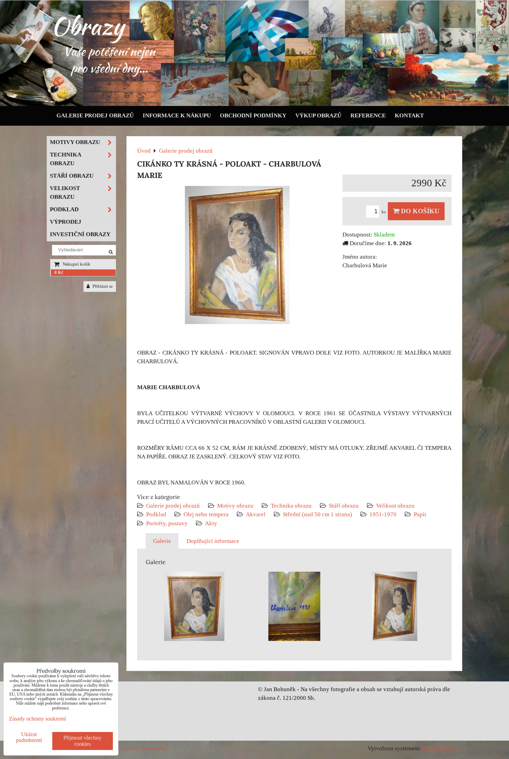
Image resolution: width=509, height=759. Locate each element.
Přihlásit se (102, 286)
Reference (368, 115)
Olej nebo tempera (206, 514)
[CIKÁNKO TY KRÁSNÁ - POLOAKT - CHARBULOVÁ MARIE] (237, 256)
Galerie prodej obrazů (95, 115)
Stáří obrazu (344, 505)
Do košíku (419, 211)
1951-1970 (382, 514)
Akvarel (256, 514)
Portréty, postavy (167, 523)
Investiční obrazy (80, 234)
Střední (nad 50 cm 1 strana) (317, 514)
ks (384, 211)
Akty (211, 523)
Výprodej (65, 221)
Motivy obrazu (235, 505)
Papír (420, 514)
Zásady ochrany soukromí (134, 748)
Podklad (156, 514)
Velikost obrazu (395, 505)
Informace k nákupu (177, 115)
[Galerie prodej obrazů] (254, 104)
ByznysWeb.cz (440, 748)
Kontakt (409, 115)
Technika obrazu (291, 505)
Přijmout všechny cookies (82, 741)
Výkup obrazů (318, 115)
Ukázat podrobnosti (29, 737)
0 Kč (58, 272)
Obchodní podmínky (253, 115)
